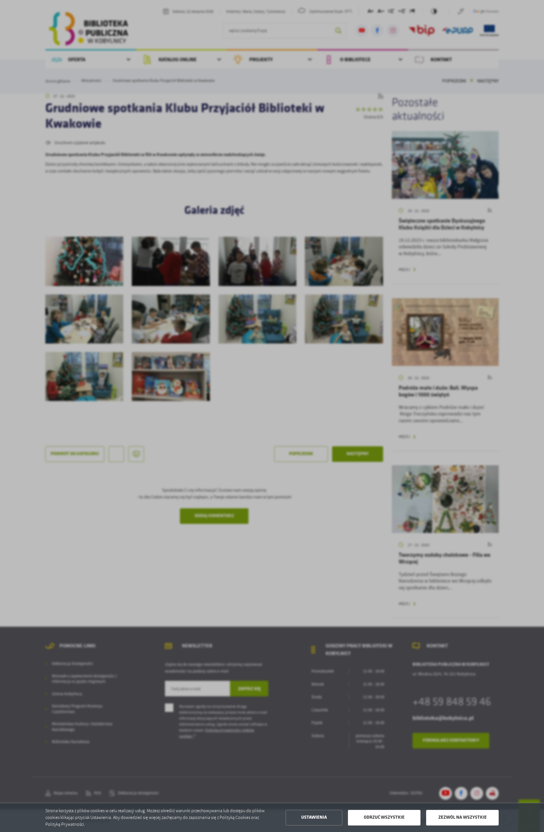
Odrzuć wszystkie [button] (384, 817)
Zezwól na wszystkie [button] (462, 817)
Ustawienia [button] (314, 817)
